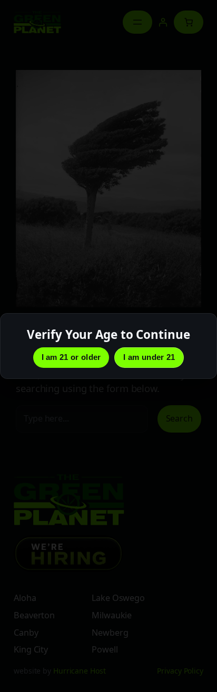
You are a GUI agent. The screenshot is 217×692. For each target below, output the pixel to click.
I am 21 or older (71, 357)
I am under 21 (149, 357)
